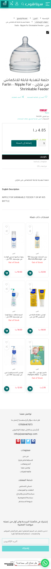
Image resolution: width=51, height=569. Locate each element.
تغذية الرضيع (22, 19)
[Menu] (47, 4)
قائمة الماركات (25, 472)
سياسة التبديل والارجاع (25, 494)
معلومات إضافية (40, 162)
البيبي (35, 19)
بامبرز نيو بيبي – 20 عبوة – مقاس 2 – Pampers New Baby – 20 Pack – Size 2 (37, 375)
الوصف (43, 157)
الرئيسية (45, 19)
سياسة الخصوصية (25, 498)
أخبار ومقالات (26, 464)
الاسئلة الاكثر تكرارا (25, 460)
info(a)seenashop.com (25, 434)
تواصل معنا (25, 468)
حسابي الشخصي (25, 486)
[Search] (22, 4)
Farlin (47, 113)
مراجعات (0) (42, 166)
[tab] (25, 157)
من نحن (26, 457)
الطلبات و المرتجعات (26, 490)
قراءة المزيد (30, 273)
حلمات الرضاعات (41, 22)
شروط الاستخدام (25, 502)
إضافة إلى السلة (24, 143)
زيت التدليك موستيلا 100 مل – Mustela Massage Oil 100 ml (37, 259)
